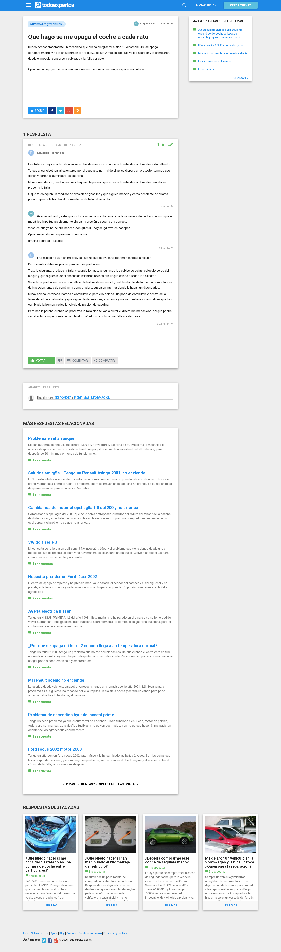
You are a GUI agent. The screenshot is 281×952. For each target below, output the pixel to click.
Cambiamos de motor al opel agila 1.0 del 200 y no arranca (83, 507)
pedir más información (92, 397)
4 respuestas (42, 564)
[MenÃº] (28, 5)
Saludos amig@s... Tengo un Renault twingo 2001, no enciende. (87, 472)
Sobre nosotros (40, 933)
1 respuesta (41, 460)
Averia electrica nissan (49, 611)
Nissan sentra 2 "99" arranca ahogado (220, 45)
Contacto (71, 933)
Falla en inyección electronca (215, 61)
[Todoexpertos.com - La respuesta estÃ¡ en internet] (54, 5)
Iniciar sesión (206, 5)
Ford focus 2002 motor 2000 (55, 749)
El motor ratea (206, 69)
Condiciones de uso (90, 933)
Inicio (26, 933)
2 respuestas (42, 598)
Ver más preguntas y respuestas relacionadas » (100, 784)
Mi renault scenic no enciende (56, 680)
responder (62, 397)
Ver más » (240, 78)
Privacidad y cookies (115, 933)
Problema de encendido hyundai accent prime (71, 714)
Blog (62, 933)
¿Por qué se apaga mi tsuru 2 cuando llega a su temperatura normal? (93, 645)
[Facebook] (49, 940)
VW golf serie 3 (42, 542)
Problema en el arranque (51, 438)
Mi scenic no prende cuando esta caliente (222, 53)
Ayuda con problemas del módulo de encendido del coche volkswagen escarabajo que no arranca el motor (220, 33)
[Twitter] (43, 940)
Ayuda (54, 933)
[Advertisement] (100, 89)
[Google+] (55, 940)
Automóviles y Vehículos (46, 24)
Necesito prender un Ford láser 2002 (62, 576)
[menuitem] (52, 110)
